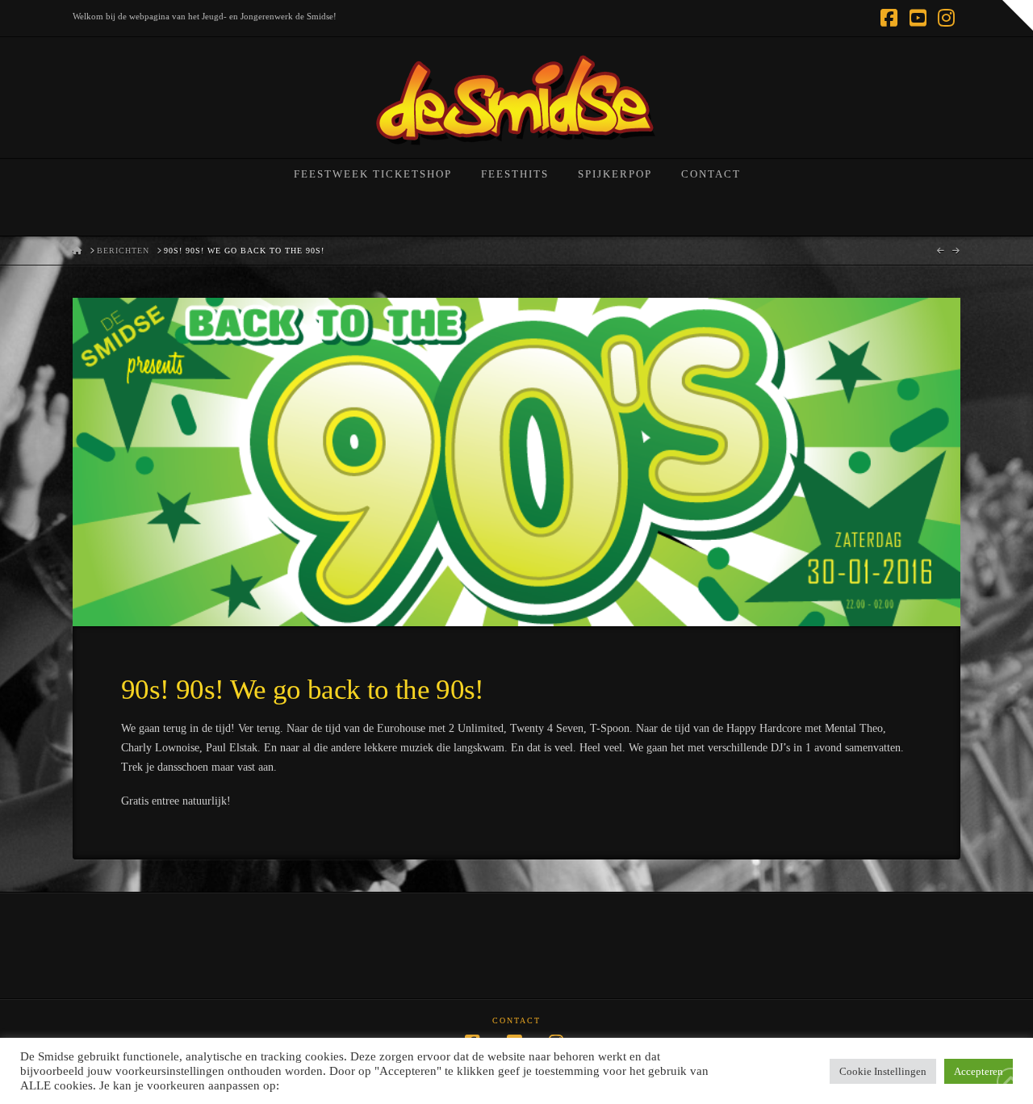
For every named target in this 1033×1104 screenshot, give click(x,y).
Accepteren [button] (978, 1071)
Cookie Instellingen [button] (882, 1071)
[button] (1017, 15)
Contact (516, 1020)
